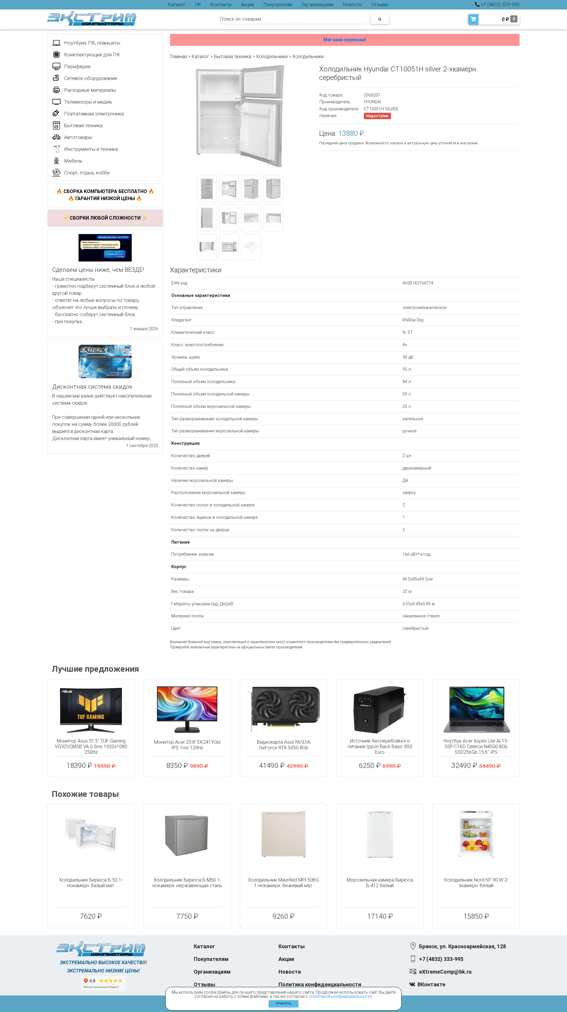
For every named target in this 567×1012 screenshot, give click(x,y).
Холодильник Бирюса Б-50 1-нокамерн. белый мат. (91, 882)
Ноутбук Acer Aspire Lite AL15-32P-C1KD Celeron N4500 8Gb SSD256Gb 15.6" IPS (476, 746)
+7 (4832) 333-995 (499, 4)
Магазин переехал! (344, 39)
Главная (178, 56)
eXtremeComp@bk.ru (445, 972)
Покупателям (278, 4)
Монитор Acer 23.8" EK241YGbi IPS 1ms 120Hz (187, 745)
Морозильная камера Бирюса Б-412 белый (380, 882)
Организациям (317, 4)
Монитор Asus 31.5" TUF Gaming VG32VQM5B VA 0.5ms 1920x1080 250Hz (91, 746)
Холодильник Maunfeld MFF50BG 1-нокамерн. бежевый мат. (283, 882)
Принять (283, 1004)
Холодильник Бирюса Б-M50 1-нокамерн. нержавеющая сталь (187, 882)
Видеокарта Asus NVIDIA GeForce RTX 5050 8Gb (283, 745)
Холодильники (272, 56)
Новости (352, 4)
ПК (198, 4)
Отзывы (379, 4)
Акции (247, 4)
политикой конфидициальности (340, 996)
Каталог (177, 4)
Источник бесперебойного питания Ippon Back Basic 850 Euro (380, 746)
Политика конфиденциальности (319, 984)
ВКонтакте (431, 984)
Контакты (221, 4)
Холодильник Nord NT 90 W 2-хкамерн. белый (476, 882)
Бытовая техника (232, 56)
